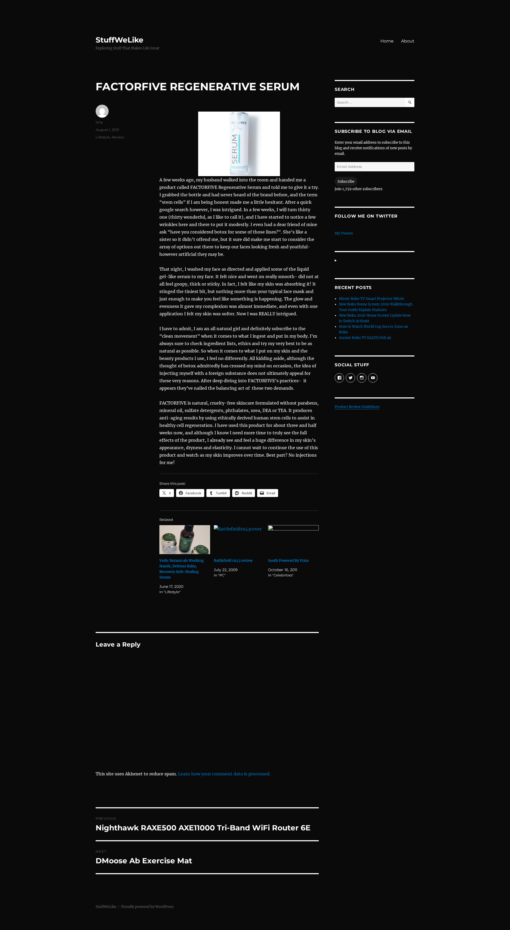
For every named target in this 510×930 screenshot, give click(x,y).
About (407, 41)
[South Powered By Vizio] (293, 539)
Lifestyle (103, 137)
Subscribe (346, 181)
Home (387, 41)
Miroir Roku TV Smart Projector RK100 (371, 298)
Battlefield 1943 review (233, 560)
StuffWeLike (119, 39)
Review (118, 137)
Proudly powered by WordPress (147, 906)
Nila (99, 122)
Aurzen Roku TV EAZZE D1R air (365, 338)
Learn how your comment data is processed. (224, 773)
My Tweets (344, 233)
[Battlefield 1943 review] (239, 539)
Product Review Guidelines (357, 407)
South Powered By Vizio (288, 560)
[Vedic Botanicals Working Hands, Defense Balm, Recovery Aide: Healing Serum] (184, 539)
